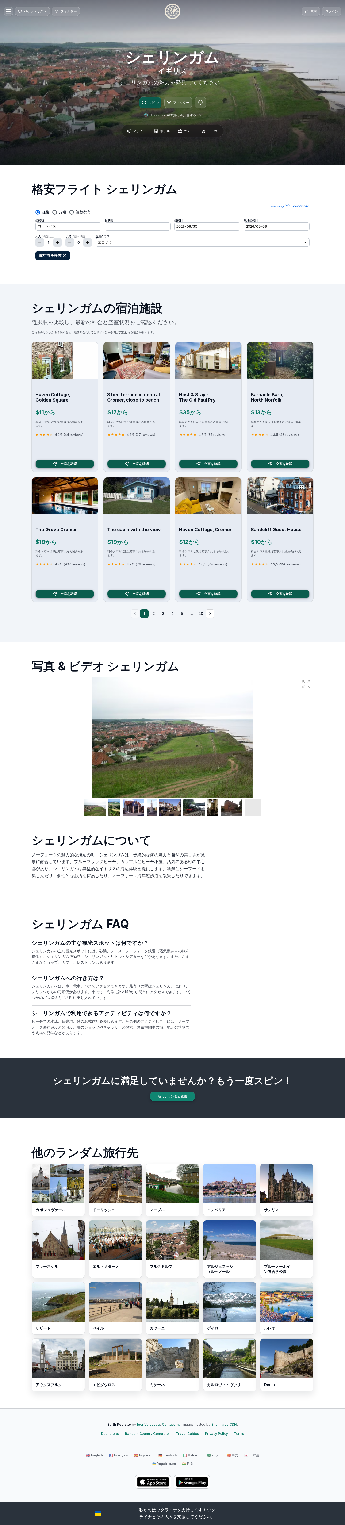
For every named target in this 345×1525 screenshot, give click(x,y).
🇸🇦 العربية (214, 1455)
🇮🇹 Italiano (191, 1455)
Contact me (171, 1424)
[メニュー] (8, 11)
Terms (239, 1434)
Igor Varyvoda (148, 1424)
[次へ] (210, 613)
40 (201, 613)
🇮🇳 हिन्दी (187, 1464)
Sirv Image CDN (224, 1424)
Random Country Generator (147, 1434)
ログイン (331, 11)
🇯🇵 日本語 (251, 1455)
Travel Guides (187, 1434)
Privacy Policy (216, 1434)
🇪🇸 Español (143, 1455)
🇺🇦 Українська (164, 1464)
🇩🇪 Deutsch (167, 1455)
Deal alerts (110, 1434)
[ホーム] (172, 11)
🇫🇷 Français (118, 1455)
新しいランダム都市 (172, 1096)
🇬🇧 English (94, 1455)
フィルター (181, 102)
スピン (153, 102)
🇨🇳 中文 (232, 1455)
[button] (306, 684)
